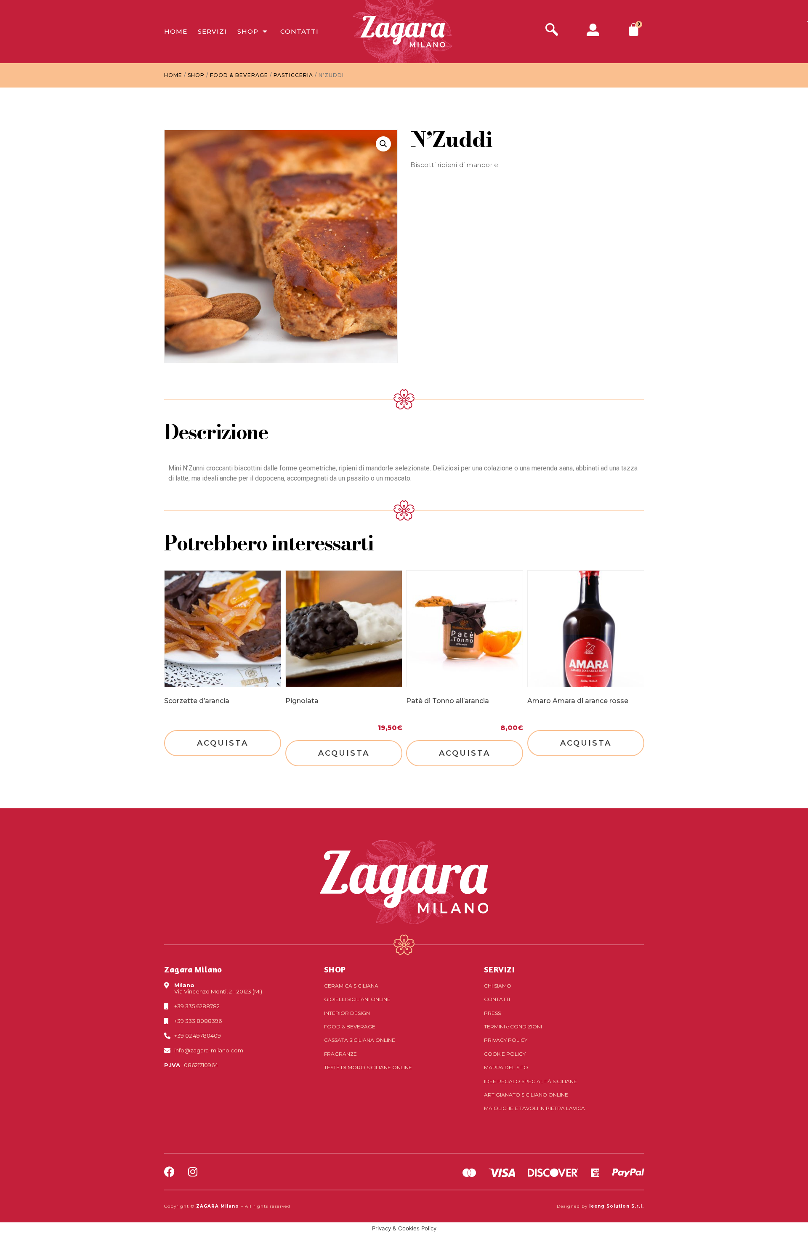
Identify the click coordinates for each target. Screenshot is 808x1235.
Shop (247, 31)
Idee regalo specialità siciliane (530, 1081)
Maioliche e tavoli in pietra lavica (534, 1108)
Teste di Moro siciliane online (368, 1067)
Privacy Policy (505, 1040)
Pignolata (302, 701)
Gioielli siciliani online (357, 999)
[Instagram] (192, 1171)
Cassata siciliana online (359, 1040)
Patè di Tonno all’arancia (447, 701)
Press (492, 1013)
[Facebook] (169, 1171)
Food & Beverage (239, 75)
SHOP (335, 969)
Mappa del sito (506, 1067)
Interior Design (347, 1013)
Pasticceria (293, 75)
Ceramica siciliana (351, 986)
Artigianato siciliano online (526, 1095)
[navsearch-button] (551, 30)
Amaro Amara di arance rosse (577, 701)
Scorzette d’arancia (196, 701)
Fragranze (340, 1054)
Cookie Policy (505, 1054)
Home (175, 31)
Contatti (299, 31)
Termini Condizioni (513, 1026)
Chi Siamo (497, 986)
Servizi (212, 31)
